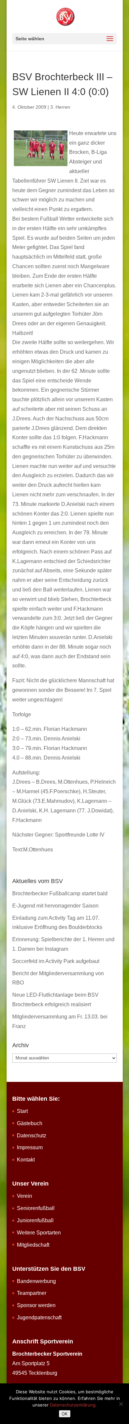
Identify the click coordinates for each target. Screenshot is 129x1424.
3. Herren (60, 107)
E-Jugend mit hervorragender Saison (55, 905)
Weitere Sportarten (39, 1232)
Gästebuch (29, 1123)
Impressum (30, 1147)
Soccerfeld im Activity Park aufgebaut (55, 961)
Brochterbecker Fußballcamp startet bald (60, 893)
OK (65, 1413)
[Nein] (120, 1404)
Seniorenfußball (36, 1208)
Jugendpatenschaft (39, 1317)
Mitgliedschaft (33, 1245)
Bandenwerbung (36, 1281)
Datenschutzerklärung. (73, 1404)
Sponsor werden (36, 1305)
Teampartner (31, 1293)
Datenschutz (31, 1135)
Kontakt (26, 1159)
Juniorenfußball (35, 1220)
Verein (24, 1196)
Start (22, 1111)
